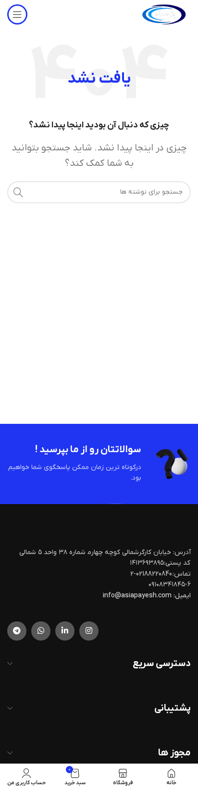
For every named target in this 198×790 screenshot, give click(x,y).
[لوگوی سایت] (164, 14)
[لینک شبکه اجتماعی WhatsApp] (40, 631)
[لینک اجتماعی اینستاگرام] (89, 631)
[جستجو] (18, 192)
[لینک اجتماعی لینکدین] (64, 631)
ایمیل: (182, 595)
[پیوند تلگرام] (16, 631)
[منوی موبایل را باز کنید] (17, 14)
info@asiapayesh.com (137, 595)
